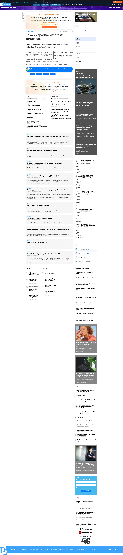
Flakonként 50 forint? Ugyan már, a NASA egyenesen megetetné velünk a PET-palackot (86, 518)
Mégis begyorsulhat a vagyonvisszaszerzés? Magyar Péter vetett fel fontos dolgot (37, 112)
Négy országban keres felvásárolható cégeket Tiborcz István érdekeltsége (88, 225)
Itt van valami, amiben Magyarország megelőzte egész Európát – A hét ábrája (60, 108)
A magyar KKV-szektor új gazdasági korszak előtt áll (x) (85, 464)
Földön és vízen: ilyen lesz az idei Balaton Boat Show (86, 298)
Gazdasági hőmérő (8, 8)
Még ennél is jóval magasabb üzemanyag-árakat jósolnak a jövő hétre (48, 136)
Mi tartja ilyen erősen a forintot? (83, 268)
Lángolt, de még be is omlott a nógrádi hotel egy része (61, 119)
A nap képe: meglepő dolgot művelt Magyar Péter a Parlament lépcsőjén (33, 288)
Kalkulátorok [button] (79, 4)
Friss (63, 4)
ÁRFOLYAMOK (117, 1)
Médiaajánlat (23, 549)
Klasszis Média (91, 549)
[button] (109, 4)
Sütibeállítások (80, 549)
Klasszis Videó (45, 4)
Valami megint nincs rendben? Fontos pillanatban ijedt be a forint (59, 105)
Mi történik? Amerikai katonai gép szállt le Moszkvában (33, 296)
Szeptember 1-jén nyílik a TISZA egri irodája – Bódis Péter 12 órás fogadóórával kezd (86, 400)
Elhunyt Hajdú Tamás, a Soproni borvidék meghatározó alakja (85, 309)
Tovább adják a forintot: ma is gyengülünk (39, 218)
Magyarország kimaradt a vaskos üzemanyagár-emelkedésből (34, 104)
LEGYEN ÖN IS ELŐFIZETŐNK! (49, 83)
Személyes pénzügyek (80, 123)
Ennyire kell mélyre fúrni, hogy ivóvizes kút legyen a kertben (86, 440)
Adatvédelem (44, 549)
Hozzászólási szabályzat (57, 549)
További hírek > (79, 237)
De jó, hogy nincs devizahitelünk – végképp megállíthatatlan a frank (47, 190)
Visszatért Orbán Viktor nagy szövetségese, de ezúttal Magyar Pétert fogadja (36, 108)
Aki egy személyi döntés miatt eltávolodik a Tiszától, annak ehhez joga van (85, 391)
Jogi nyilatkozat (34, 549)
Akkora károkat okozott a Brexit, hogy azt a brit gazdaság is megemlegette (86, 284)
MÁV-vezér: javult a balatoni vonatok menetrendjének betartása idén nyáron (84, 320)
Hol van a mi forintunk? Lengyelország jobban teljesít (43, 176)
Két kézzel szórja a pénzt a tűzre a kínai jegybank (42, 150)
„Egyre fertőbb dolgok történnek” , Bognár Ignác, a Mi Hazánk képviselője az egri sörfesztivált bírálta (85, 406)
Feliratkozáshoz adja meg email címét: (83, 479)
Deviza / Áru (29, 31)
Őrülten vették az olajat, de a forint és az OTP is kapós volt (44, 163)
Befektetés (67, 4)
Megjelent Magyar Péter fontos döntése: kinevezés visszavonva (34, 273)
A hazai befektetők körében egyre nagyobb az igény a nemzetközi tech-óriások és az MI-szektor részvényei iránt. (85, 381)
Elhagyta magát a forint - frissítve (37, 242)
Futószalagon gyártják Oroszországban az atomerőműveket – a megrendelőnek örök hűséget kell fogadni (36, 100)
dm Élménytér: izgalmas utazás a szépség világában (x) (86, 343)
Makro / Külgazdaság (80, 73)
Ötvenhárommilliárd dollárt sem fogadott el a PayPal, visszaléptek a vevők (88, 162)
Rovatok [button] (73, 4)
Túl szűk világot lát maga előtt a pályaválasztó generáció (85, 278)
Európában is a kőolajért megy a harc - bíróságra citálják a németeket (48, 229)
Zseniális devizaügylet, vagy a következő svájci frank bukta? (45, 254)
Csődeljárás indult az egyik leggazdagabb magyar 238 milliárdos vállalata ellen (87, 176)
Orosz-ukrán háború (85, 14)
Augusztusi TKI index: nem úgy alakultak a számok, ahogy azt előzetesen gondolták (85, 314)
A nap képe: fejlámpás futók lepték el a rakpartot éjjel (35, 116)
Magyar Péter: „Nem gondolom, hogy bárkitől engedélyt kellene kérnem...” (61, 102)
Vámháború (36, 4)
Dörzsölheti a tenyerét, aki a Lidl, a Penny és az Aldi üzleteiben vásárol (50, 279)
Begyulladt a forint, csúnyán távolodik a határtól (33, 280)
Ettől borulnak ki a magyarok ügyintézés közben (84, 273)
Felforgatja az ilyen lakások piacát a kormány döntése (85, 289)
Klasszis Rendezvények (55, 4)
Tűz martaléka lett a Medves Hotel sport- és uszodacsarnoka (85, 303)
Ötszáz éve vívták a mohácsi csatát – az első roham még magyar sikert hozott (85, 412)
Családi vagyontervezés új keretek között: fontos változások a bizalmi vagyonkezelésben (36, 121)
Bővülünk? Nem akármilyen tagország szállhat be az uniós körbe (61, 112)
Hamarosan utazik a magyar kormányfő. (84, 108)
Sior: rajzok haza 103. (80, 395)
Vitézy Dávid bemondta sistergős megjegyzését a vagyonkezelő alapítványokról (37, 126)
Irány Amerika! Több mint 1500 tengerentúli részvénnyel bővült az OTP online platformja (85, 375)
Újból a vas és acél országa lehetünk (38, 205)
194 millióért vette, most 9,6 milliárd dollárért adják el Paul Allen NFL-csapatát (87, 193)
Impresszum (14, 549)
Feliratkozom (86, 490)
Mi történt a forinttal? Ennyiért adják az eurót (50, 273)
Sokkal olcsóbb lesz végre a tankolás (50, 286)
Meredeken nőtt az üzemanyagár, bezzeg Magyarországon (60, 99)
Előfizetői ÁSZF (70, 549)
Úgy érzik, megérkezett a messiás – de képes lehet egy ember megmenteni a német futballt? (61, 115)
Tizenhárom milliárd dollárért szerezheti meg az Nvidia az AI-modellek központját (88, 209)
